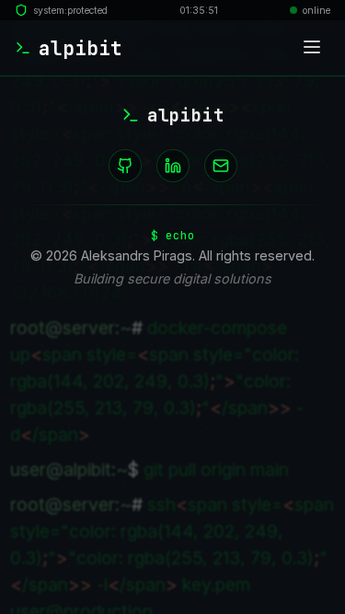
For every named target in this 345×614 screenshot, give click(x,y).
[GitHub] (125, 165)
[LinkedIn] (173, 165)
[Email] (220, 165)
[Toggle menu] (311, 48)
